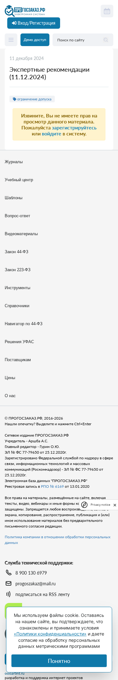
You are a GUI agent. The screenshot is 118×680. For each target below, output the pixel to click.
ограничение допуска (33, 99)
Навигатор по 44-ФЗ (23, 323)
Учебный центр (19, 179)
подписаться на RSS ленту (42, 594)
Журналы (14, 161)
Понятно (59, 660)
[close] (115, 504)
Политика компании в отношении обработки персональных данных (57, 539)
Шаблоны (13, 197)
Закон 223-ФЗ (18, 269)
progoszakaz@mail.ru (35, 583)
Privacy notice (100, 504)
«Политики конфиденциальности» (50, 633)
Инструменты (17, 287)
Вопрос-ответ (17, 215)
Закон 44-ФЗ (16, 251)
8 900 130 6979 (31, 573)
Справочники (17, 305)
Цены (10, 377)
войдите (51, 133)
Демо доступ (35, 39)
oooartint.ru (15, 673)
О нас (10, 395)
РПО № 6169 (52, 486)
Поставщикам (18, 359)
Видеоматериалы (21, 233)
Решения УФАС (19, 341)
